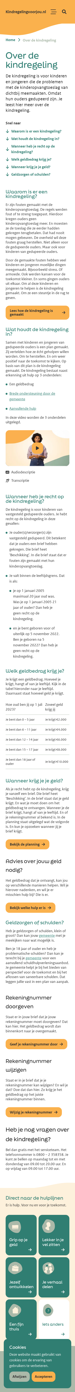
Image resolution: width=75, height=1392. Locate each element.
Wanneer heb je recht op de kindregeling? (35, 498)
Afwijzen (19, 1376)
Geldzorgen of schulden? (35, 922)
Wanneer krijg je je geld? (34, 780)
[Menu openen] (53, 11)
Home (10, 40)
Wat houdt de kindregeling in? (37, 331)
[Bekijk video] (37, 448)
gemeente (47, 935)
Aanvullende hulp (22, 408)
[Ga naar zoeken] (64, 12)
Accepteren (43, 1376)
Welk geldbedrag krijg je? (35, 671)
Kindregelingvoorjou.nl (26, 11)
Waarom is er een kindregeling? (27, 194)
